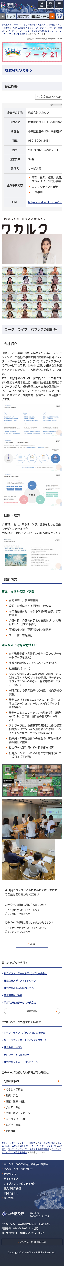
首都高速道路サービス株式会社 (20, 1002)
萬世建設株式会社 (13, 995)
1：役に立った (15, 910)
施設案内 (23, 16)
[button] (52, 16)
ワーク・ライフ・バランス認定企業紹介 (24, 1033)
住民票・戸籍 (40, 16)
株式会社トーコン (13, 1047)
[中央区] (9, 5)
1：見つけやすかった (19, 928)
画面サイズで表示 (53, 97)
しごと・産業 (13, 1125)
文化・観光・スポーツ (18, 1113)
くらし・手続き (28, 25)
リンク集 (9, 1198)
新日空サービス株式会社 (16, 1055)
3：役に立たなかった (19, 914)
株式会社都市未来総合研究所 (19, 988)
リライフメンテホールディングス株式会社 (25, 973)
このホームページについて (18, 1169)
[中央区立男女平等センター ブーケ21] (32, 52)
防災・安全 (12, 1095)
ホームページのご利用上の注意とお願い (26, 1164)
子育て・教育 (13, 1107)
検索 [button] (41, 6)
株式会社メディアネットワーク (20, 981)
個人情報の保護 (12, 1188)
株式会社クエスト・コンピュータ (21, 1062)
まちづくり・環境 (15, 1119)
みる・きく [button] (50, 6)
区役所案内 (10, 1174)
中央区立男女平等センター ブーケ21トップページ (34, 28)
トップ (11, 16)
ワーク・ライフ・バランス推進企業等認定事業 (28, 31)
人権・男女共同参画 (46, 25)
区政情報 (11, 1131)
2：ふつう (33, 910)
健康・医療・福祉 (15, 1101)
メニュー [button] (59, 6)
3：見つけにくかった (19, 932)
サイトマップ (11, 1178)
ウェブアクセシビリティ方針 (19, 1183)
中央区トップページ (10, 25)
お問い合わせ (11, 1193)
